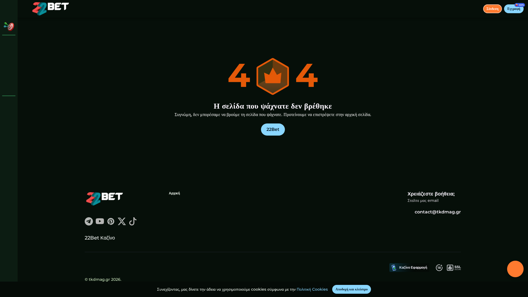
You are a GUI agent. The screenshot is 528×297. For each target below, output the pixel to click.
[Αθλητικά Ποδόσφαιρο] (8, 72)
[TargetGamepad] (8, 87)
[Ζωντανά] (8, 58)
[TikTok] (133, 224)
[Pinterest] (111, 224)
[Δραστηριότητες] (8, 26)
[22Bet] (8, 44)
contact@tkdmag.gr (438, 212)
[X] (122, 224)
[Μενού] (25, 9)
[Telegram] (89, 224)
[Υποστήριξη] (8, 104)
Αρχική (174, 193)
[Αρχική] (50, 9)
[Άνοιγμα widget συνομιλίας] (515, 269)
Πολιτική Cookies (312, 289)
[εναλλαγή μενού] (9, 9)
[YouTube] (100, 224)
